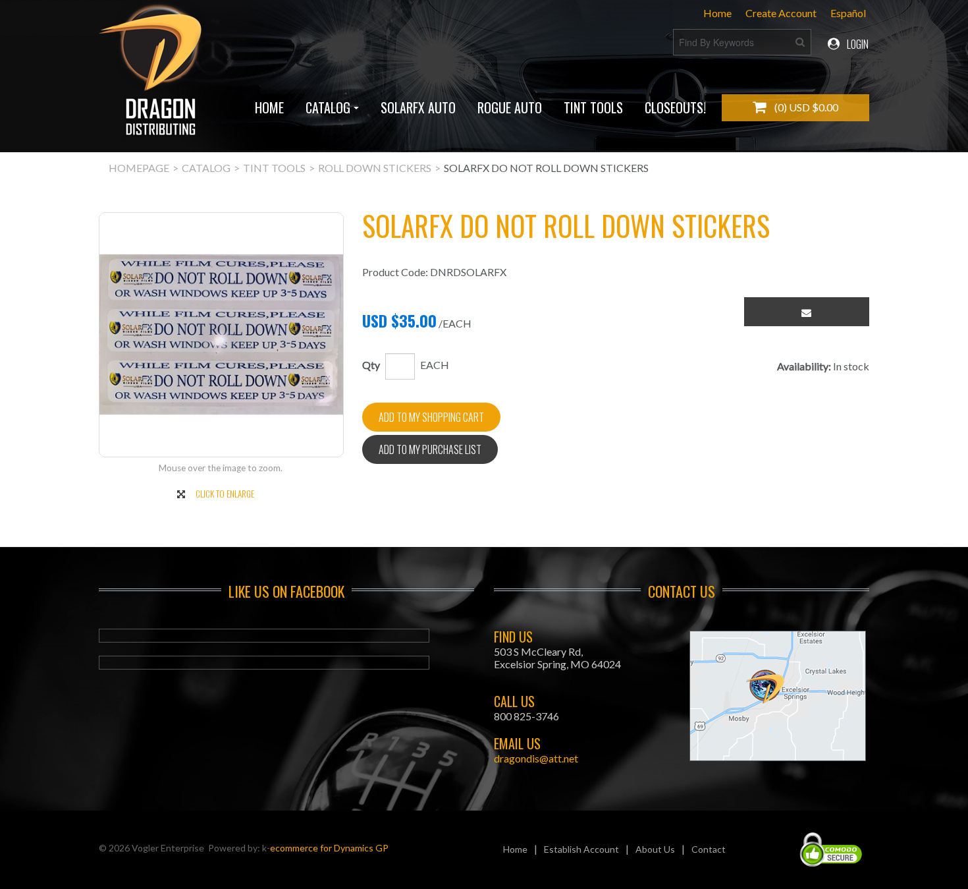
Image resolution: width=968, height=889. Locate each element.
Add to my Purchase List (430, 449)
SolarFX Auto (418, 107)
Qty (371, 364)
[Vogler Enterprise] (152, 75)
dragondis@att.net (536, 758)
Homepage (139, 167)
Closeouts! (675, 107)
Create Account (781, 13)
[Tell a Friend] (806, 311)
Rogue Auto (509, 107)
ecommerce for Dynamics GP (329, 847)
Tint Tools (593, 107)
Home (717, 13)
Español (848, 13)
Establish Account (581, 849)
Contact (708, 849)
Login (857, 44)
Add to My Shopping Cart (431, 417)
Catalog (328, 107)
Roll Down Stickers (374, 167)
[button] (795, 108)
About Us (655, 849)
